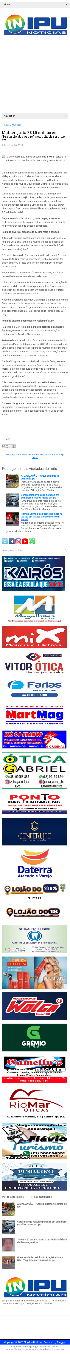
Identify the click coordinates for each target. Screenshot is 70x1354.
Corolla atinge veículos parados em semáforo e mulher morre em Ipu (40, 496)
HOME (6, 125)
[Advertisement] (35, 76)
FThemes (25, 1346)
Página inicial (35, 456)
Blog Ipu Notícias (33, 1342)
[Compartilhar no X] (11, 446)
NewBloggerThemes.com (52, 1349)
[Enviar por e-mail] (3, 446)
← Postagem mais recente (17, 454)
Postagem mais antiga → (53, 454)
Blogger (61, 1342)
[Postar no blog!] (7, 446)
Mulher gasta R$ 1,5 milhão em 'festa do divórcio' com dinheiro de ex (33, 136)
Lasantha (54, 1346)
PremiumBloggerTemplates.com (21, 1349)
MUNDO (16, 125)
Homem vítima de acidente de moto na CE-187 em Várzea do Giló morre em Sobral (42, 516)
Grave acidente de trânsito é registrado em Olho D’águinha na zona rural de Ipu (40, 1259)
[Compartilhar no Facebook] (14, 446)
